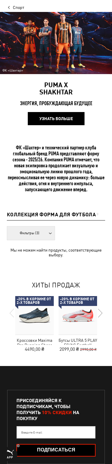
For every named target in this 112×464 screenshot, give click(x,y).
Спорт (18, 7)
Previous (12, 313)
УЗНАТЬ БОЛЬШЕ (56, 118)
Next (99, 313)
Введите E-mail (31, 432)
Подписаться (56, 449)
